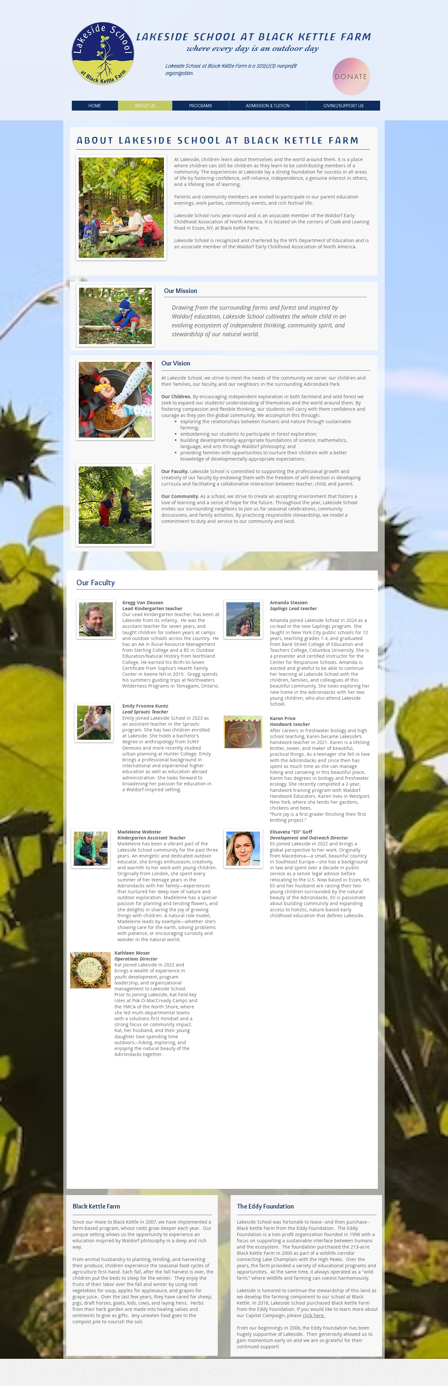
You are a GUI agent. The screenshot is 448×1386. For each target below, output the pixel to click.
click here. (314, 1315)
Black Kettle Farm (239, 228)
